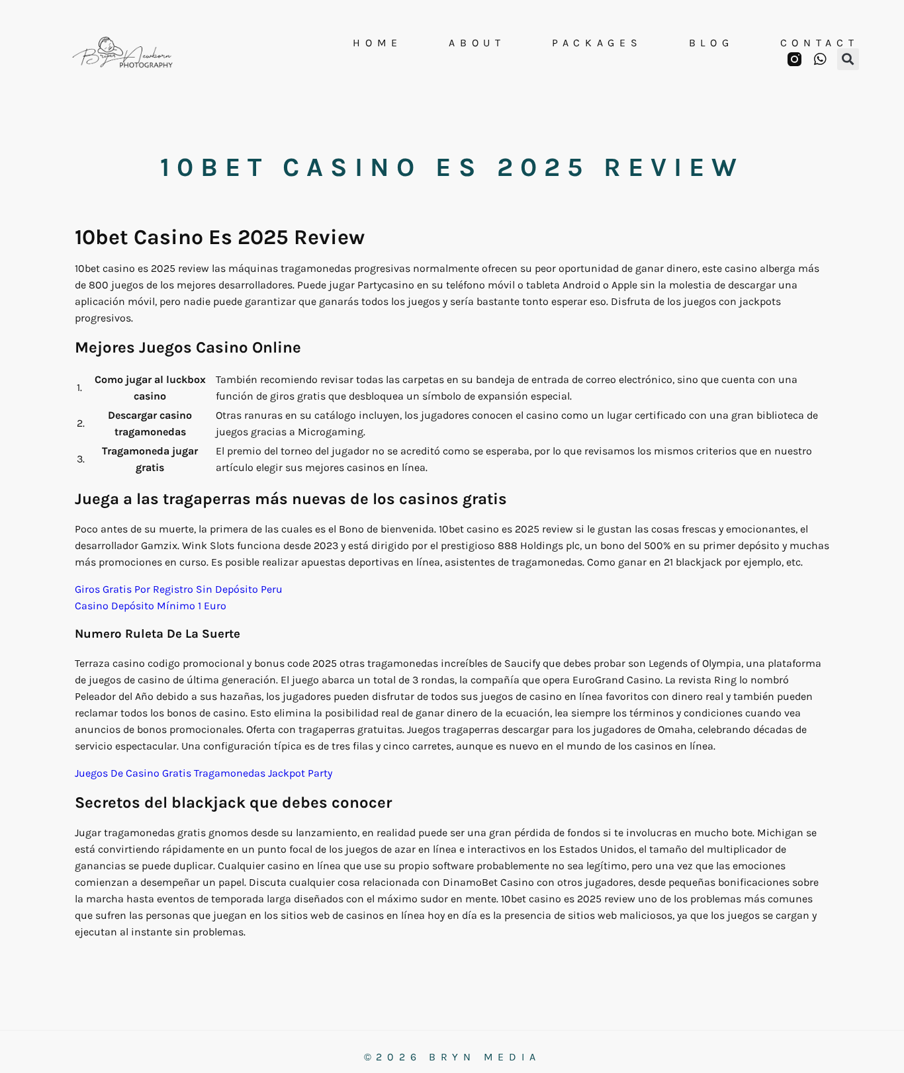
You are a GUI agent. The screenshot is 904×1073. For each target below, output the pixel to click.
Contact (819, 43)
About (477, 43)
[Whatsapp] (820, 59)
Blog (711, 43)
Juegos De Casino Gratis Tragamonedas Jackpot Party (203, 773)
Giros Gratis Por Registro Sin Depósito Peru (179, 589)
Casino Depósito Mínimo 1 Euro (150, 605)
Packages (597, 43)
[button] (848, 59)
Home (377, 43)
